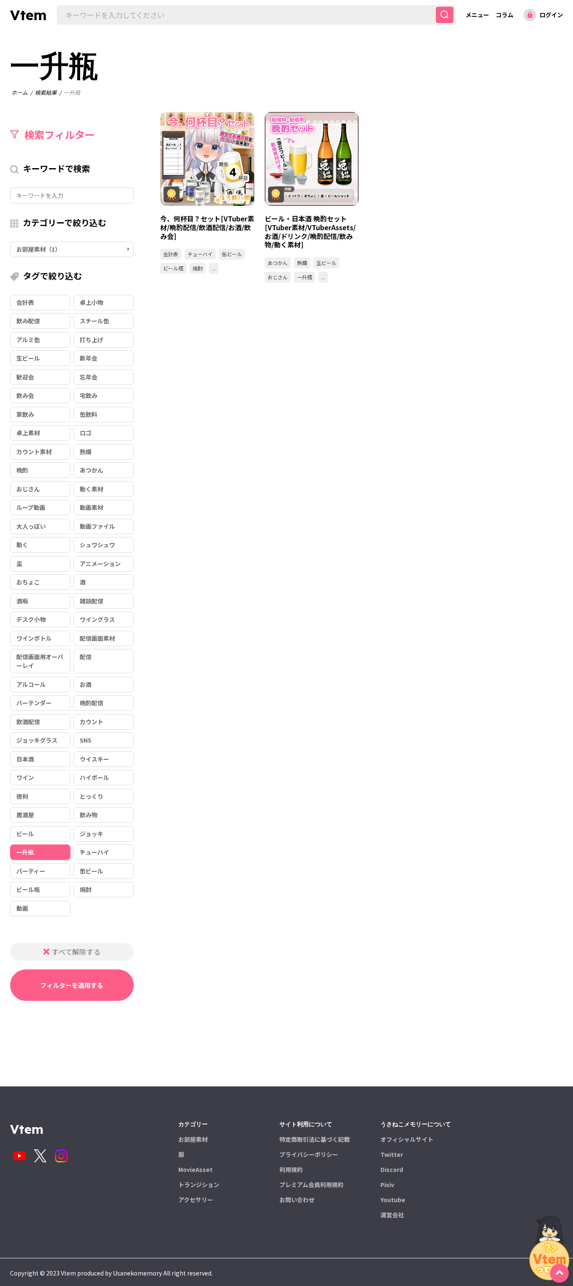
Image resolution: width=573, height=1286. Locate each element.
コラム (504, 14)
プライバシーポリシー (308, 1154)
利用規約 (291, 1169)
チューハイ (200, 253)
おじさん (278, 277)
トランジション (198, 1184)
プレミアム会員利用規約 (311, 1184)
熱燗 (302, 262)
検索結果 (46, 92)
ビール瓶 (173, 268)
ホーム (19, 92)
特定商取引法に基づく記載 (314, 1139)
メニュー (477, 14)
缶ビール (232, 253)
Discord (391, 1169)
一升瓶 (304, 277)
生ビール (326, 262)
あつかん (278, 262)
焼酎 (198, 268)
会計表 (170, 253)
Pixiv (387, 1184)
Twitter (391, 1154)
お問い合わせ (297, 1199)
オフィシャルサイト (406, 1139)
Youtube (392, 1199)
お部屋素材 (193, 1139)
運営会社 (392, 1215)
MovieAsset (195, 1169)
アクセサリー (195, 1199)
